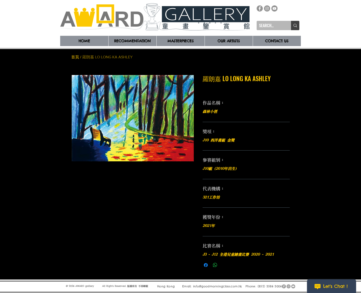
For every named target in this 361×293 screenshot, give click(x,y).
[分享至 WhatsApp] (215, 265)
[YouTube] (274, 8)
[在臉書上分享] (206, 265)
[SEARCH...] (295, 25)
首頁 (75, 57)
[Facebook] (260, 8)
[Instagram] (267, 8)
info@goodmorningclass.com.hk (217, 286)
